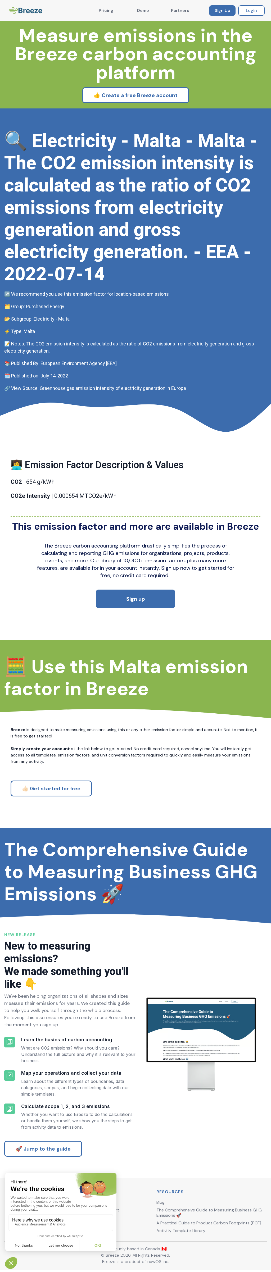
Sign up (135, 598)
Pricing (106, 10)
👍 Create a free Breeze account (136, 95)
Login (251, 10)
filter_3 (9, 1109)
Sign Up (222, 10)
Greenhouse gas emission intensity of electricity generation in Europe (113, 388)
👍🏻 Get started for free (51, 788)
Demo (143, 10)
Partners (180, 10)
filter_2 (9, 1075)
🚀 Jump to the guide (43, 1148)
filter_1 (9, 1042)
